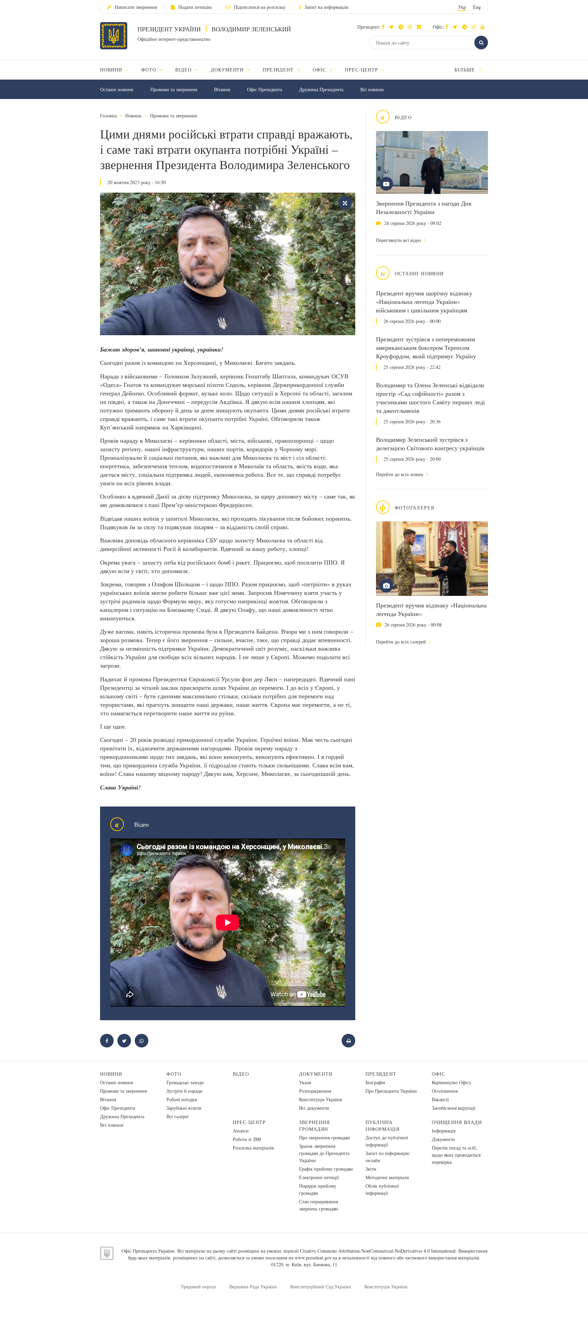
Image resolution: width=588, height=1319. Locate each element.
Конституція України (320, 1099)
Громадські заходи (185, 1082)
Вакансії (440, 1099)
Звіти (370, 1169)
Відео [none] (184, 69)
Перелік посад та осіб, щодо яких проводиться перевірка (456, 1154)
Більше (466, 69)
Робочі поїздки (181, 1099)
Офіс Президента (264, 89)
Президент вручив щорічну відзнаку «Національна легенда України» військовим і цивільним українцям (424, 301)
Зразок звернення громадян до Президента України (324, 1153)
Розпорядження (315, 1091)
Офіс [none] (320, 69)
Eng (477, 7)
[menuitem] (117, 69)
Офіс (438, 1074)
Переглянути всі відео (399, 240)
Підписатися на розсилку (259, 7)
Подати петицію (195, 7)
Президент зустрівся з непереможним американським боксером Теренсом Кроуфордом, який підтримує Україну (426, 347)
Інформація (443, 1130)
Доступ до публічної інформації (386, 1141)
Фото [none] (149, 69)
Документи (315, 1074)
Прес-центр (249, 1122)
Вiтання (222, 89)
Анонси (241, 1130)
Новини (133, 115)
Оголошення (445, 1091)
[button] (393, 26)
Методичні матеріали (387, 1177)
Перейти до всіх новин (400, 474)
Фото (173, 1074)
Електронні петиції (319, 1177)
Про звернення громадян (324, 1137)
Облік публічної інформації (382, 1189)
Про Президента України (391, 1091)
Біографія (375, 1082)
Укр (462, 7)
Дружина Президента (321, 89)
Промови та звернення (173, 89)
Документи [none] (228, 69)
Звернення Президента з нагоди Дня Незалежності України (423, 207)
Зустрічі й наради (184, 1091)
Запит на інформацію (326, 7)
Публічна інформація (382, 1125)
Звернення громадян (314, 1125)
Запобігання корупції (453, 1108)
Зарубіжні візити (183, 1108)
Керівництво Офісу (451, 1082)
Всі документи (314, 1108)
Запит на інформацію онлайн (387, 1156)
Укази (305, 1082)
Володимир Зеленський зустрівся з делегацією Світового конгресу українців (430, 443)
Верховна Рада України (253, 1286)
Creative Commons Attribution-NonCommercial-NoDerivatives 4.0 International (378, 1251)
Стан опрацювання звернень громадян (318, 1205)
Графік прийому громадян (326, 1169)
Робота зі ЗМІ (247, 1139)
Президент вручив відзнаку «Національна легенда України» (431, 609)
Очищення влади (457, 1122)
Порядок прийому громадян (317, 1189)
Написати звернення (136, 7)
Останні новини (116, 89)
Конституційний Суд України (320, 1286)
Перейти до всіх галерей (401, 641)
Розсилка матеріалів (253, 1147)
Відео (241, 1074)
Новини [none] (112, 69)
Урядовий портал (198, 1286)
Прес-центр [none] (362, 69)
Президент (380, 1074)
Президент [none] (279, 69)
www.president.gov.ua (316, 1257)
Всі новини (372, 89)
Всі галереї (177, 1116)
